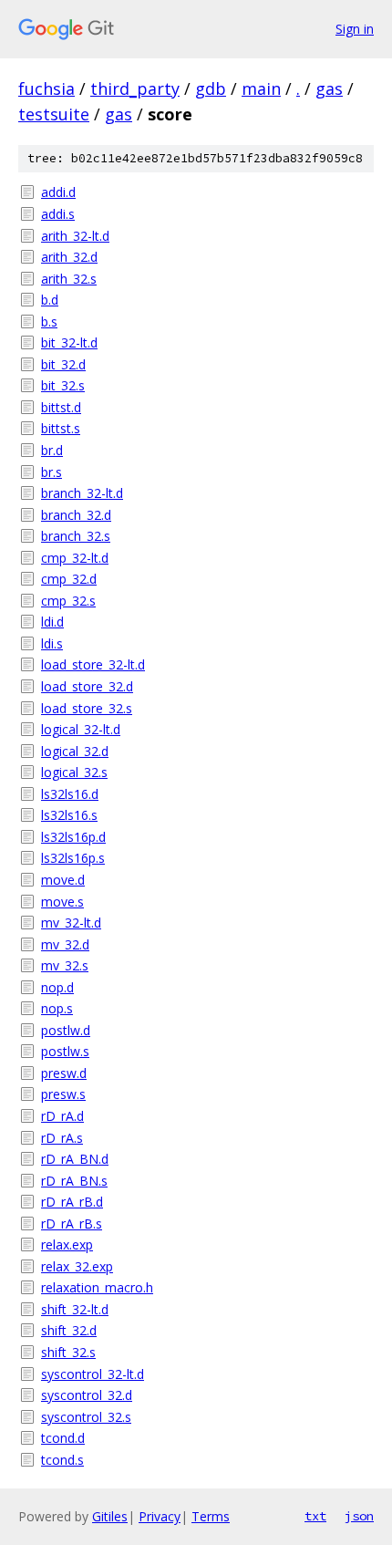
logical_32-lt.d (80, 729)
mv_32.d (65, 944)
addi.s (58, 214)
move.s (62, 901)
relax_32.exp (77, 1266)
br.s (51, 472)
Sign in (354, 28)
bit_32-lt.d (69, 342)
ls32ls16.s (69, 815)
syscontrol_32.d (86, 1395)
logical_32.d (74, 751)
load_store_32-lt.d (93, 664)
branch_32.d (76, 515)
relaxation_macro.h (97, 1287)
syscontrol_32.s (86, 1417)
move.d (63, 879)
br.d (52, 450)
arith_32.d (69, 256)
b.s (49, 321)
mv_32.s (64, 965)
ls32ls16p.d (73, 836)
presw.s (63, 1094)
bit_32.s (63, 385)
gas (329, 88)
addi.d (58, 192)
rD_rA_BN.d (74, 1158)
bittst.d (61, 407)
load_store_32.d (87, 686)
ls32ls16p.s (73, 857)
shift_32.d (69, 1330)
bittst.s (60, 428)
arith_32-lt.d (75, 235)
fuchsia (46, 88)
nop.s (57, 1008)
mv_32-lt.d (71, 922)
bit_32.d (63, 364)
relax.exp (67, 1244)
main (261, 88)
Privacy (160, 1516)
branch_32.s (75, 535)
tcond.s (62, 1459)
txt (315, 1516)
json (359, 1516)
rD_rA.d (62, 1116)
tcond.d (63, 1437)
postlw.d (65, 1030)
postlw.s (65, 1051)
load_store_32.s (86, 708)
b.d (49, 299)
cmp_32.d (69, 578)
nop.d (57, 987)
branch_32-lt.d (82, 493)
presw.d (64, 1073)
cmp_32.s (68, 600)
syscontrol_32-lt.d (92, 1374)
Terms (210, 1516)
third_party (135, 88)
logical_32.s (74, 772)
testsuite (53, 114)
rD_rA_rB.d (72, 1201)
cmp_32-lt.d (74, 557)
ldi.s (52, 643)
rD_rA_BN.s (74, 1180)
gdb (210, 88)
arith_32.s (69, 278)
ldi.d (52, 621)
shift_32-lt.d (74, 1309)
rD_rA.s (62, 1137)
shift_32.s (68, 1352)
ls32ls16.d (69, 794)
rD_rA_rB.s (71, 1223)
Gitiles (110, 1516)
